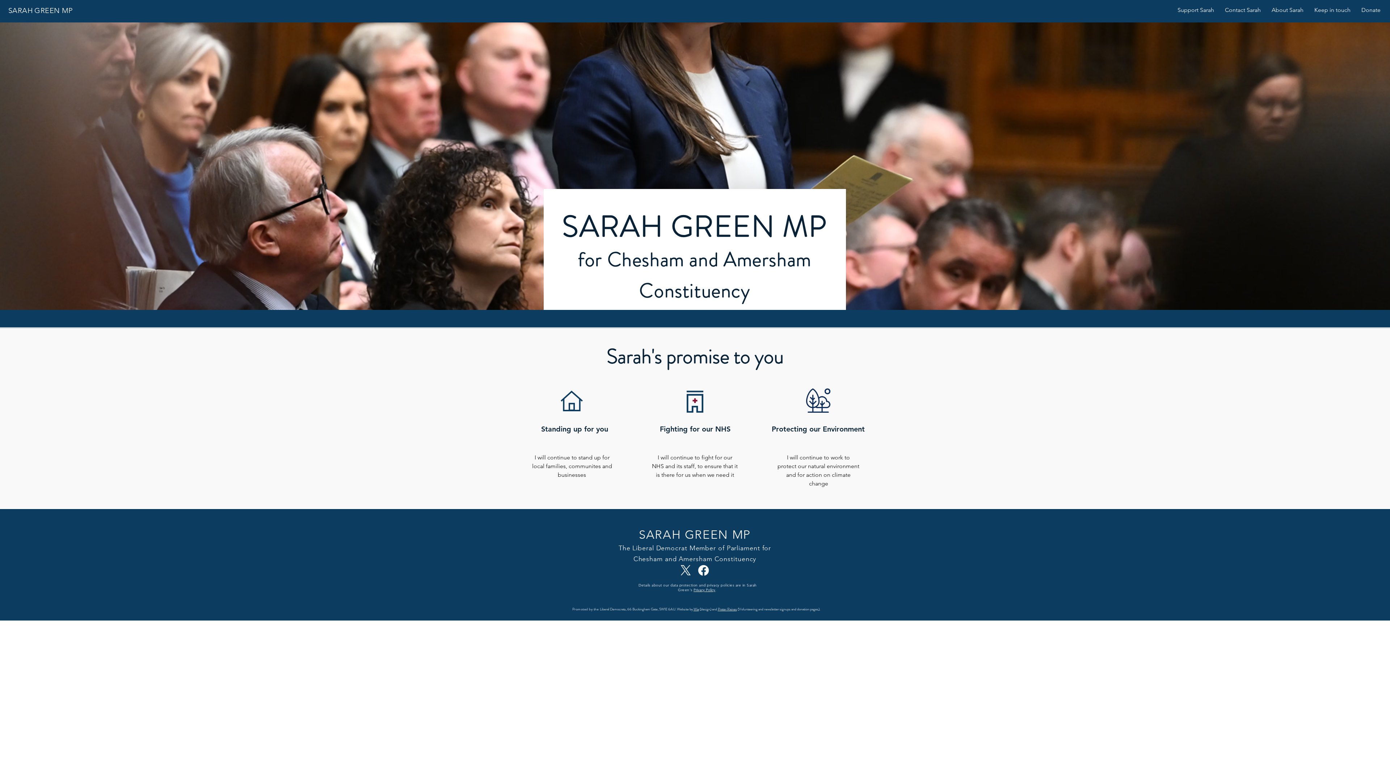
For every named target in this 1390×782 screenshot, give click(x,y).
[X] (686, 570)
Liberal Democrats (613, 609)
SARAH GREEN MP (40, 10)
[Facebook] (703, 570)
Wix (696, 609)
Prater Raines (727, 609)
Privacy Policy (704, 590)
